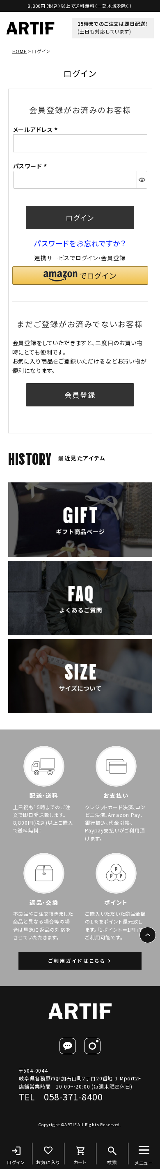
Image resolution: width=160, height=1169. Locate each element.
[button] (80, 275)
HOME (19, 51)
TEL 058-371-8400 (61, 1097)
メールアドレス (36, 129)
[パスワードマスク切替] (142, 179)
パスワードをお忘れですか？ (80, 243)
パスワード (31, 166)
